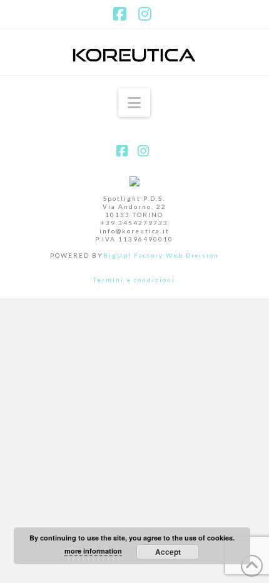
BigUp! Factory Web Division (161, 255)
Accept (168, 551)
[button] (134, 102)
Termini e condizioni (134, 279)
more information (93, 550)
